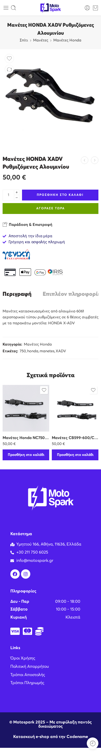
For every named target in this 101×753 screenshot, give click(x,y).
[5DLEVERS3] (50, 100)
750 (23, 351)
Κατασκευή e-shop (31, 737)
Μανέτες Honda (67, 40)
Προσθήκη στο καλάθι (60, 195)
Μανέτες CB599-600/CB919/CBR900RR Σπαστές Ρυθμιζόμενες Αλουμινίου (75, 438)
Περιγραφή (17, 294)
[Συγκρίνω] (9, 69)
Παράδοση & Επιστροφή (30, 225)
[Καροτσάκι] (95, 8)
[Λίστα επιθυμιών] (9, 58)
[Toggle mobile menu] (6, 8)
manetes (47, 351)
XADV (61, 351)
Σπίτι (24, 40)
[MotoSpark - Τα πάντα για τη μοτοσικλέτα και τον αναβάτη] (50, 8)
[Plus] (16, 192)
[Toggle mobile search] (13, 8)
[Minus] (16, 197)
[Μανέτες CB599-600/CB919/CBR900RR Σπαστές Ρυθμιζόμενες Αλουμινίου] (75, 408)
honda (32, 351)
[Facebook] (15, 574)
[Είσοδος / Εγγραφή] (87, 8)
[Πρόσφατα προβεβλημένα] (92, 743)
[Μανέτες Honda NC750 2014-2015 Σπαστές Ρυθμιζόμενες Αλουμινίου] (26, 408)
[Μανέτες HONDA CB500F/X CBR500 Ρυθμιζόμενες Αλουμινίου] (84, 160)
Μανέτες (40, 40)
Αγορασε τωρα (50, 208)
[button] (26, 454)
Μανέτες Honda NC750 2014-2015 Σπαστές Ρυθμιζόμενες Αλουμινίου (26, 438)
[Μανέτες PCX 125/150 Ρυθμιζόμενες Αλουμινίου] (94, 160)
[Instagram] (25, 574)
